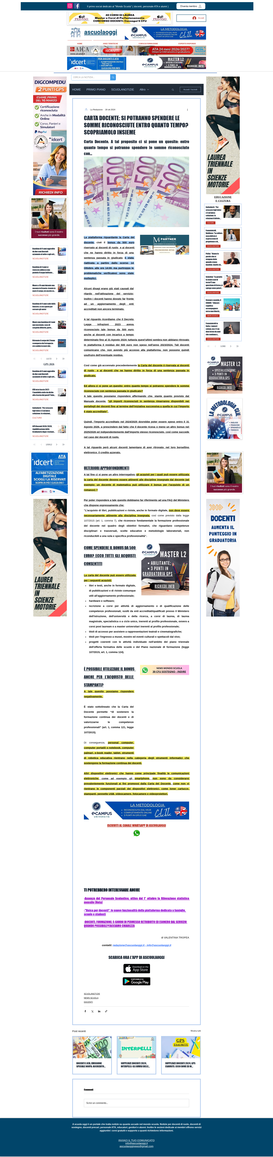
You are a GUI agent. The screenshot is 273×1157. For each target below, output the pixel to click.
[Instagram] (70, 6)
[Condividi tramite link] (106, 976)
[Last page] (237, 346)
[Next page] (230, 346)
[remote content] (164, 276)
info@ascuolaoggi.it (136, 1108)
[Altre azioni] (187, 109)
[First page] (208, 346)
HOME (76, 89)
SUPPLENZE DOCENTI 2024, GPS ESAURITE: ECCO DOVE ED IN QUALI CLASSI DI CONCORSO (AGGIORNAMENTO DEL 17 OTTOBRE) (180, 1029)
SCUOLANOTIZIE (122, 89)
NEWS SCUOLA (91, 962)
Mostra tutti (196, 995)
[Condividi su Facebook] (85, 976)
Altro (142, 89)
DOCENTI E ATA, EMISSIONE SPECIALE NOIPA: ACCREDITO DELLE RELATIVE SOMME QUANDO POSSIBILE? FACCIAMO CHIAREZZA (92, 1029)
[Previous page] (215, 346)
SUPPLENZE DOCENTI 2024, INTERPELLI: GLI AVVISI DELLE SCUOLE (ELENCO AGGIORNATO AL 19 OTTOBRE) (135, 1029)
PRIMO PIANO (96, 89)
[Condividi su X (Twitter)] (92, 976)
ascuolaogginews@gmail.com (136, 1111)
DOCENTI (88, 967)
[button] (128, 6)
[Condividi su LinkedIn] (99, 976)
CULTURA (210, 223)
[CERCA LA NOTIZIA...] (113, 77)
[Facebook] (77, 6)
